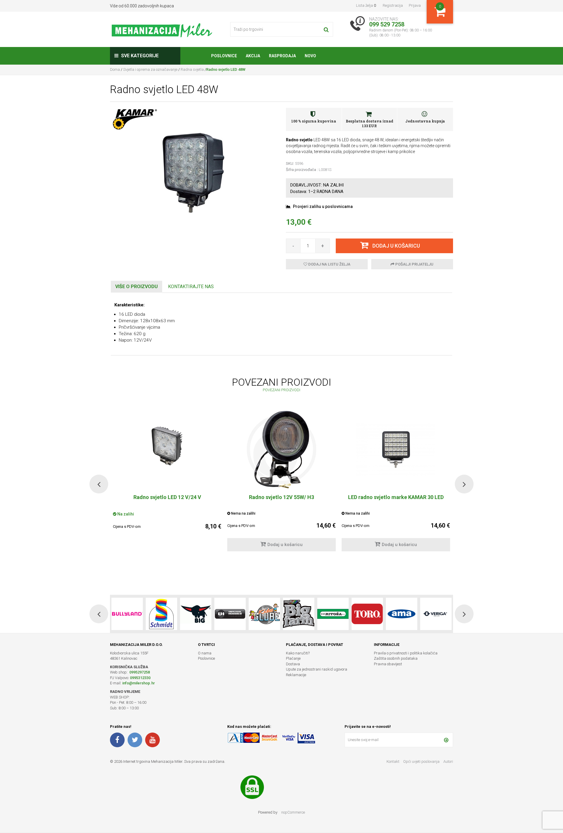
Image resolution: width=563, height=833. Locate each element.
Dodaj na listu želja (328, 264)
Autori (448, 761)
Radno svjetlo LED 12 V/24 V (167, 497)
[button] (98, 484)
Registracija (393, 5)
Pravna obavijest (388, 664)
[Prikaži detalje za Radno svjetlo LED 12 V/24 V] (167, 449)
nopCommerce (293, 812)
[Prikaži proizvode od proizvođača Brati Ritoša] (298, 614)
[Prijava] (446, 740)
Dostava (293, 664)
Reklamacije (296, 675)
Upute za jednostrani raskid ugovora (316, 669)
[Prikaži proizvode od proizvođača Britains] (264, 614)
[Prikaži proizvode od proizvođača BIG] (161, 614)
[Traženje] (326, 29)
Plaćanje (293, 658)
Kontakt (392, 761)
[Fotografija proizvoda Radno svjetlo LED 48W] (193, 172)
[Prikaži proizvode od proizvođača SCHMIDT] (127, 614)
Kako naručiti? (298, 653)
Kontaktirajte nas (191, 286)
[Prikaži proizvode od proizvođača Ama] (367, 614)
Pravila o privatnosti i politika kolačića (405, 653)
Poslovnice (206, 658)
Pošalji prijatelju (413, 264)
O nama (204, 653)
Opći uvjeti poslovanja (421, 761)
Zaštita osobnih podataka (396, 658)
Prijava (415, 5)
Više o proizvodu (136, 286)
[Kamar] (135, 119)
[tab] (136, 287)
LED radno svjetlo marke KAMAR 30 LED (396, 497)
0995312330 (140, 678)
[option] (281, 483)
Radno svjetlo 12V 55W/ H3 (281, 497)
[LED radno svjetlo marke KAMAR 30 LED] (396, 449)
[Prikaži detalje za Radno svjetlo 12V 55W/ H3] (281, 449)
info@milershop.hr (138, 683)
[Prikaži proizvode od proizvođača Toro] (333, 614)
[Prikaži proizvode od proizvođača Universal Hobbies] (195, 614)
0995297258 (139, 672)
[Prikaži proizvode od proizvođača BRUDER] (436, 614)
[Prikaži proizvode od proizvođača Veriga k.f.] (401, 614)
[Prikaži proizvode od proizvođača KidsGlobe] (230, 614)
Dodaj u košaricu (285, 544)
